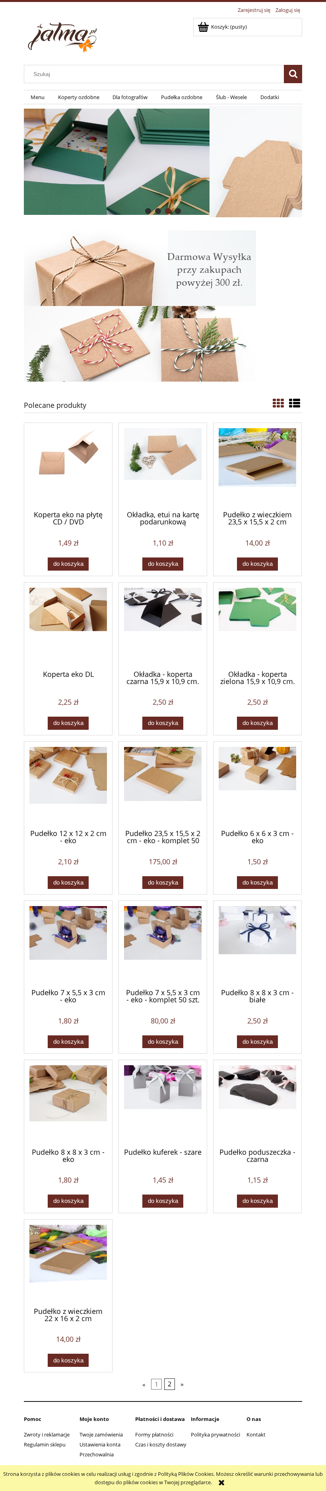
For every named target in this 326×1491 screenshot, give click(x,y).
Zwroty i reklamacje (47, 1434)
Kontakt (256, 1434)
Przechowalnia (97, 1454)
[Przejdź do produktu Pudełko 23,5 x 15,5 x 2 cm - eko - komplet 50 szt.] (163, 784)
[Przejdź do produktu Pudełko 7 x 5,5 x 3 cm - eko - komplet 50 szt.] (163, 944)
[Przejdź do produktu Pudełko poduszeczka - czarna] (257, 1103)
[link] (163, 161)
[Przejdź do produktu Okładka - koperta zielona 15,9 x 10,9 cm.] (257, 625)
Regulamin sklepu (45, 1444)
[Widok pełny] (294, 403)
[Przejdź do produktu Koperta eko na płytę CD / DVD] (68, 466)
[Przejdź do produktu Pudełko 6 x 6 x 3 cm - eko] (257, 784)
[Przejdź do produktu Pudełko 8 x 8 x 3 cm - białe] (257, 944)
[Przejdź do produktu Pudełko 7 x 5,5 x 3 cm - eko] (68, 944)
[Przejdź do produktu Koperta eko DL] (68, 625)
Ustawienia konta (100, 1444)
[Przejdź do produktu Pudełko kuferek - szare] (163, 1103)
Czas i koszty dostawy (160, 1444)
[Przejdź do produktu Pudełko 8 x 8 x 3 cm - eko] (68, 1103)
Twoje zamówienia (101, 1434)
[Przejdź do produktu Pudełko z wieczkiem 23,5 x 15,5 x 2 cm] (257, 466)
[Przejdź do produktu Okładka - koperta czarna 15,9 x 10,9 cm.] (163, 625)
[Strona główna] (63, 35)
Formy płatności (154, 1434)
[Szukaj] (293, 74)
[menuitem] (37, 97)
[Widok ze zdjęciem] (278, 403)
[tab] (148, 211)
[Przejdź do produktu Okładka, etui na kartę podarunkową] (163, 466)
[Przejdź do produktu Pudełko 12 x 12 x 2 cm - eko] (68, 784)
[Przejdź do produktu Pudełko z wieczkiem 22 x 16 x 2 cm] (68, 1262)
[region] (163, 161)
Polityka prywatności (215, 1434)
